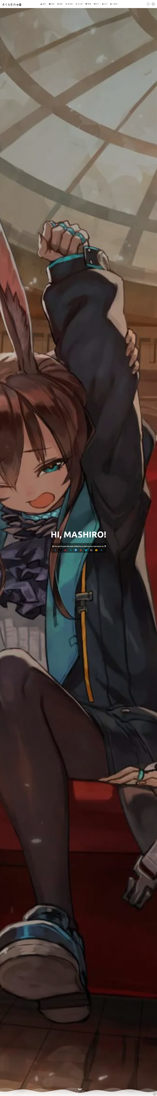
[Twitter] (86, 551)
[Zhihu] (91, 551)
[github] (60, 551)
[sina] (65, 551)
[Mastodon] (76, 551)
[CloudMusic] (81, 551)
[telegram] (71, 551)
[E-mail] (96, 551)
